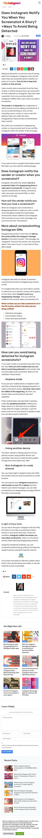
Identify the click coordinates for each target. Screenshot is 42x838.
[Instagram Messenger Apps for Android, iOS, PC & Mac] (30, 683)
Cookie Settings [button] (8, 833)
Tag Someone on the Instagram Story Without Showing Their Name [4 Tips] (25, 801)
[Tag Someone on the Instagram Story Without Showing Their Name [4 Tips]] (12, 661)
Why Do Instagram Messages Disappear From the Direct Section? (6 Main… (26, 793)
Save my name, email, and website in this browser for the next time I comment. (20, 746)
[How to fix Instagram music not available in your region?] (12, 683)
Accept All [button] (20, 833)
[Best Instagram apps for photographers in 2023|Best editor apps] (12, 636)
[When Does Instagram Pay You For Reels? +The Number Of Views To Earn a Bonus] (8, 776)
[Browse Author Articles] (21, 587)
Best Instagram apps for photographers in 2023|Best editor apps (25, 768)
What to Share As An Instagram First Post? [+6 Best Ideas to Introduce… (24, 784)
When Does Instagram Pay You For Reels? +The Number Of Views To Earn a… (25, 776)
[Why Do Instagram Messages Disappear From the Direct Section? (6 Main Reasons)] (30, 636)
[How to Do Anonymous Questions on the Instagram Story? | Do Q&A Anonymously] (30, 661)
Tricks (38, 35)
